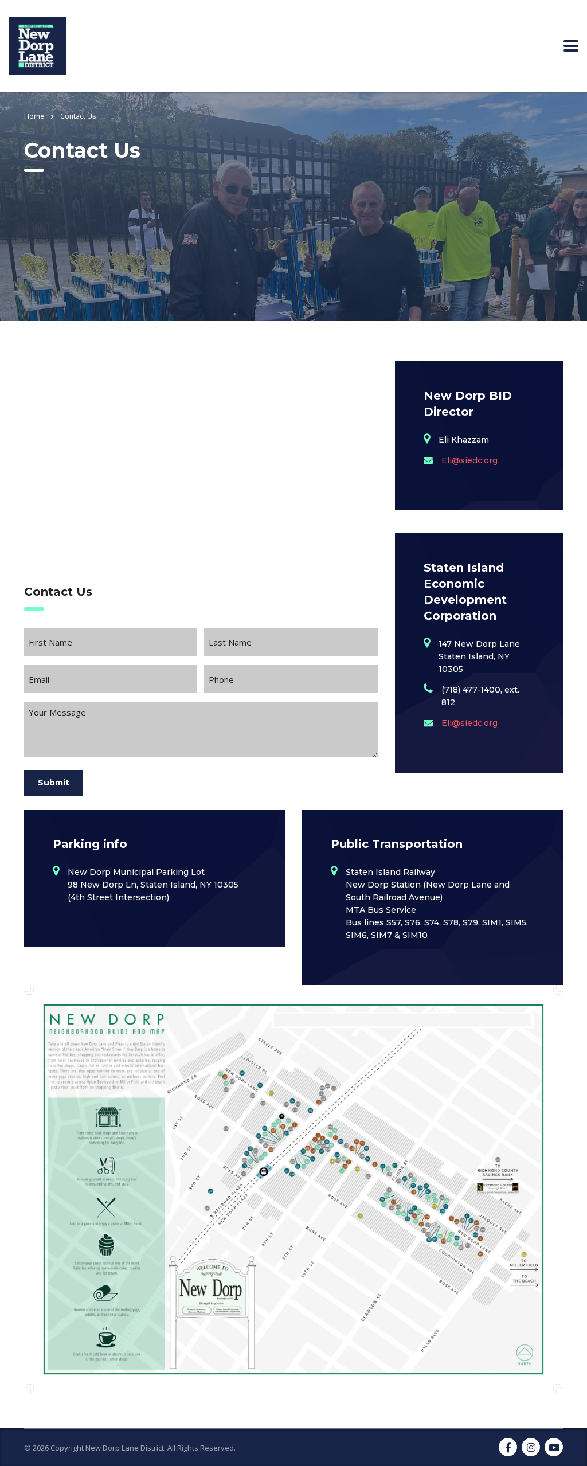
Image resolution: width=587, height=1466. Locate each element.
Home (34, 116)
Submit (53, 782)
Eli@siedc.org (469, 460)
